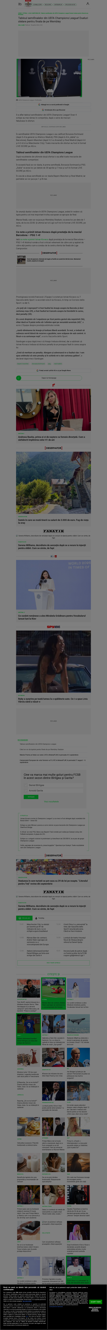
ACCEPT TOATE (96, 1302)
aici (27, 1316)
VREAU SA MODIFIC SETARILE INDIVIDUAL (95, 1309)
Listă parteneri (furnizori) (56, 1306)
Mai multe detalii (27, 1301)
